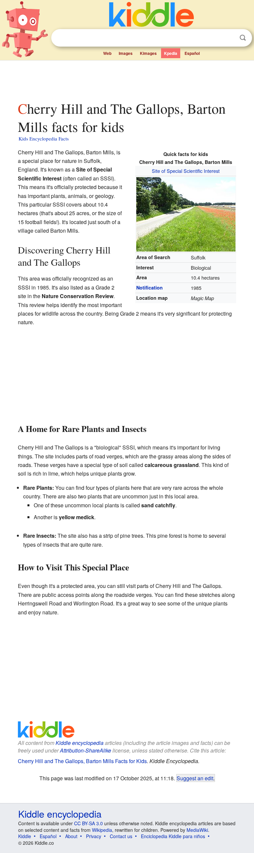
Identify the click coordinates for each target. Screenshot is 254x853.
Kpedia (170, 53)
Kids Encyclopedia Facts (44, 138)
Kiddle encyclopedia (80, 743)
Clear (229, 38)
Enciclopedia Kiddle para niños (173, 836)
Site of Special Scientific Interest (186, 170)
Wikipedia (102, 830)
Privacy (93, 836)
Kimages (148, 53)
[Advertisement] (127, 79)
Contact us (121, 836)
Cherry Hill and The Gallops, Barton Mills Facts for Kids (82, 761)
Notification (149, 287)
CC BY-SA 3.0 (88, 823)
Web (107, 53)
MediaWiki (197, 830)
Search (243, 37)
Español (192, 53)
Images (126, 53)
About (71, 836)
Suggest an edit (195, 778)
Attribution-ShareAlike (85, 750)
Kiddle (24, 836)
